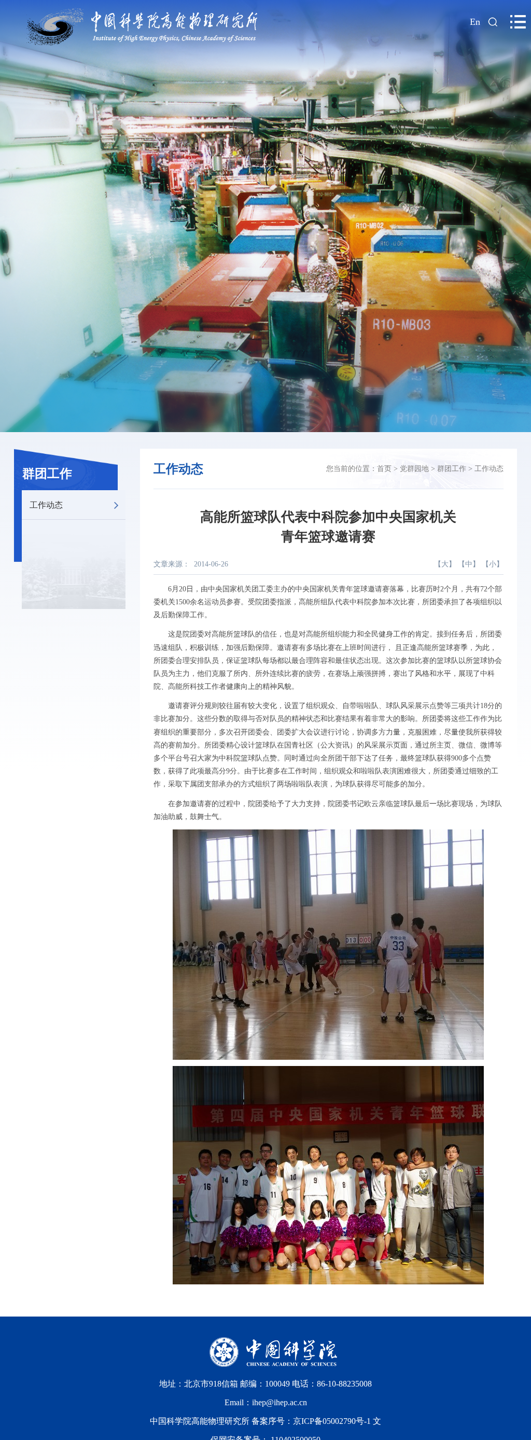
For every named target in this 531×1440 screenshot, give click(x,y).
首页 (384, 469)
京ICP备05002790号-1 (333, 1421)
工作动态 (46, 504)
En (475, 22)
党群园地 (414, 469)
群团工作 (47, 473)
